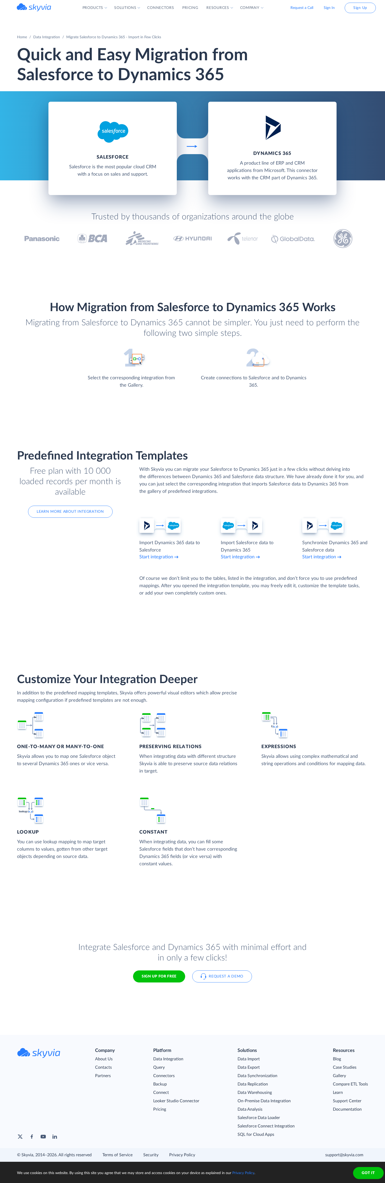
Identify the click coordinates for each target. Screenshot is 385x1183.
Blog (337, 1059)
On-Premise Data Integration (264, 1101)
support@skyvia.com (344, 1155)
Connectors (164, 1076)
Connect (161, 1092)
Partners (103, 1076)
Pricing (159, 1109)
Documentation (347, 1109)
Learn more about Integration (70, 512)
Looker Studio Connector (176, 1101)
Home (22, 37)
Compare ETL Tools (350, 1084)
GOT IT (368, 1173)
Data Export (249, 1067)
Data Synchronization (257, 1076)
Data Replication (253, 1084)
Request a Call (301, 8)
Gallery (339, 1076)
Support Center (347, 1101)
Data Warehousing (255, 1092)
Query (159, 1067)
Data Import (249, 1059)
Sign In (329, 8)
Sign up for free (159, 976)
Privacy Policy (182, 1155)
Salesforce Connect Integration (266, 1126)
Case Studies (344, 1067)
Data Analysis (250, 1109)
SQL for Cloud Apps (256, 1134)
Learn (338, 1092)
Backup (160, 1084)
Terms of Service (117, 1155)
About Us (104, 1059)
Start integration (156, 557)
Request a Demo (226, 976)
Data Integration (46, 37)
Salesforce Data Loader (259, 1118)
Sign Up (360, 8)
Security (150, 1155)
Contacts (103, 1067)
